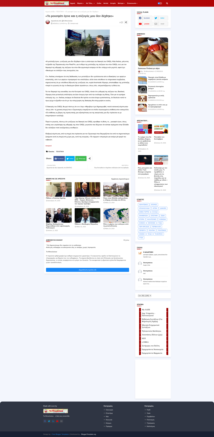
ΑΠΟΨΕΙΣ (154, 204)
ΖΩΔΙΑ (163, 215)
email (162, 24)
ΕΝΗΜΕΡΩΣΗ (143, 215)
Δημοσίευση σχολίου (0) (87, 270)
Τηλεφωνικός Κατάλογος (151, 331)
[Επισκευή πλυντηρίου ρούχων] (142, 89)
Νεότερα (120, 3)
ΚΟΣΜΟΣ (142, 223)
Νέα (107, 416)
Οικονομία (109, 410)
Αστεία (105, 3)
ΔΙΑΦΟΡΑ (163, 208)
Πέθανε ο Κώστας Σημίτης (56, 198)
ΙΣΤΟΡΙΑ (141, 219)
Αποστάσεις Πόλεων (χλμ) (152, 335)
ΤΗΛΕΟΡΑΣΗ (159, 234)
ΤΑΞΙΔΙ (150, 234)
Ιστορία (113, 3)
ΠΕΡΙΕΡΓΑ (142, 230)
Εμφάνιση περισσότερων (120, 179)
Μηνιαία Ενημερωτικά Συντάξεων (150, 326)
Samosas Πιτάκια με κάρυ (149, 68)
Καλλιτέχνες (151, 426)
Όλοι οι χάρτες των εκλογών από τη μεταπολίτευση (116, 225)
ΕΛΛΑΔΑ (155, 212)
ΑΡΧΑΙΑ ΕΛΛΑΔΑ (144, 208)
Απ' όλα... (89, 3)
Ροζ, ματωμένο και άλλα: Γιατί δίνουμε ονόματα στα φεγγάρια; (145, 171)
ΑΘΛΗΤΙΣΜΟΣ (143, 204)
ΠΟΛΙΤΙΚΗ (59, 11)
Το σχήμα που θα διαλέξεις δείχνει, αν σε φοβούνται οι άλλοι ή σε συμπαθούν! (144, 141)
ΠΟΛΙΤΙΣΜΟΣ (162, 230)
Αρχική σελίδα (50, 11)
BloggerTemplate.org (88, 434)
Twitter (71, 158)
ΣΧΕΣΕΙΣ (142, 234)
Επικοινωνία (131, 3)
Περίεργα (109, 426)
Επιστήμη (109, 413)
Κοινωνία (109, 420)
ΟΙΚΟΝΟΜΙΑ (151, 223)
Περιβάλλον (151, 416)
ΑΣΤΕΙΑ (155, 208)
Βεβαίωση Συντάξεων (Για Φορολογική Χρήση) (152, 320)
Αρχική (72, 3)
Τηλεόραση (151, 423)
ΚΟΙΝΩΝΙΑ (162, 219)
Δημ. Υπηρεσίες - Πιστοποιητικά (148, 314)
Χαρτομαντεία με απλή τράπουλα (156, 96)
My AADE (146, 310)
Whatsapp (82, 158)
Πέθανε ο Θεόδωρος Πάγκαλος (86, 224)
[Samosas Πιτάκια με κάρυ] (153, 51)
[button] (167, 3)
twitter (162, 18)
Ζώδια (99, 3)
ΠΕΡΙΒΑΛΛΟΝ (156, 226)
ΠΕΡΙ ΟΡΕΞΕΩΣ (144, 226)
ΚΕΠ (144, 338)
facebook (147, 18)
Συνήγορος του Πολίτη (150, 346)
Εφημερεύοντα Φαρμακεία (152, 353)
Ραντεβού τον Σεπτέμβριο (159, 138)
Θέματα (79, 3)
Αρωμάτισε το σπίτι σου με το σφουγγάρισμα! (157, 106)
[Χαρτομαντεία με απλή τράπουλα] (142, 98)
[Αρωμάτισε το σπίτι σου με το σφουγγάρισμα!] (142, 108)
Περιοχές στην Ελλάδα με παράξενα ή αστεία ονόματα (158, 78)
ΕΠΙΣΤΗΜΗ (154, 215)
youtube (146, 24)
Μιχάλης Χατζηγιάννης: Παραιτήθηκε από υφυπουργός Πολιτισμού (58, 226)
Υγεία (148, 413)
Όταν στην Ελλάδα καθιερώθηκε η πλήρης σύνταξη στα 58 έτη (115, 199)
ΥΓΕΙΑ (141, 238)
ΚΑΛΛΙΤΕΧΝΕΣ (151, 219)
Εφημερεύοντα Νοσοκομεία (152, 349)
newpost (48, 146)
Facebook (60, 158)
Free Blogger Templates (60, 434)
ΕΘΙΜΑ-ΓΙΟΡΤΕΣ (144, 212)
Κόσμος (108, 423)
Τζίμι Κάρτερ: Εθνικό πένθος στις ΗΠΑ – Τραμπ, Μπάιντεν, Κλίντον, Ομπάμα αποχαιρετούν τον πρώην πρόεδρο (87, 201)
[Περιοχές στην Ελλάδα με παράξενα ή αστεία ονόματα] (142, 80)
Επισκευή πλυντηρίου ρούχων (156, 87)
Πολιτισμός (150, 420)
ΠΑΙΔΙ (160, 223)
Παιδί (148, 410)
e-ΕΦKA (145, 342)
